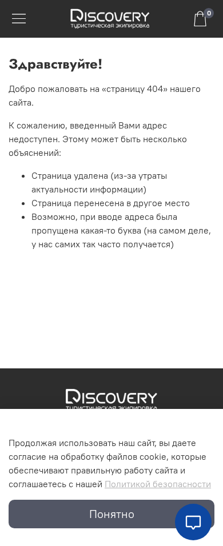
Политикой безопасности (158, 483)
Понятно (111, 514)
